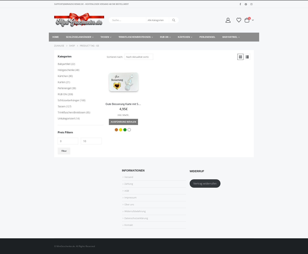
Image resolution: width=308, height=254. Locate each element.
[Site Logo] (79, 20)
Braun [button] (116, 129)
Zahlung (128, 183)
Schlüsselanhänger (78, 37)
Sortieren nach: (115, 56)
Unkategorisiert (66, 118)
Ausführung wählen (123, 122)
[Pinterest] (245, 4)
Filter (64, 150)
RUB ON (164, 37)
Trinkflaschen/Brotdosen (135, 37)
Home (55, 37)
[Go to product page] (123, 82)
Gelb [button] (120, 129)
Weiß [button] (129, 129)
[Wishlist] (239, 20)
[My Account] (228, 20)
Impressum (130, 197)
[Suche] (174, 20)
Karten (61, 82)
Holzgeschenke (66, 70)
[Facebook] (240, 4)
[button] (240, 57)
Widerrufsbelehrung (135, 211)
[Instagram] (251, 4)
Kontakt (128, 225)
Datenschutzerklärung (136, 218)
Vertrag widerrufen (205, 183)
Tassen (105, 37)
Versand (128, 177)
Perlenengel (207, 37)
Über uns (129, 204)
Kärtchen (184, 37)
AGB (126, 190)
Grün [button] (125, 129)
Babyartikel (230, 37)
